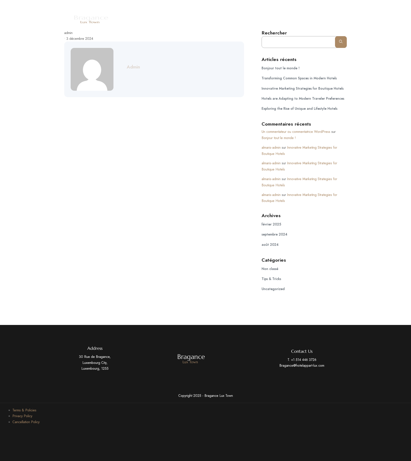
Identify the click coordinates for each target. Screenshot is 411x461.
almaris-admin (271, 147)
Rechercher (274, 32)
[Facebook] (298, 5)
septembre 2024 (274, 234)
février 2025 (271, 224)
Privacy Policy (22, 416)
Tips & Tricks (271, 278)
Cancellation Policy (26, 421)
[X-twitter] (306, 5)
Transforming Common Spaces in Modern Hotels (299, 78)
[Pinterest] (322, 5)
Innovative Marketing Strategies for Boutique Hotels (303, 88)
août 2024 (270, 244)
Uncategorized (273, 288)
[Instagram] (330, 5)
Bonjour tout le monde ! (280, 68)
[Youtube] (314, 5)
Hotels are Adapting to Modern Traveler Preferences (303, 98)
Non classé (270, 268)
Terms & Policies (24, 410)
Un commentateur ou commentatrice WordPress (296, 131)
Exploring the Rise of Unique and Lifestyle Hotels (299, 108)
